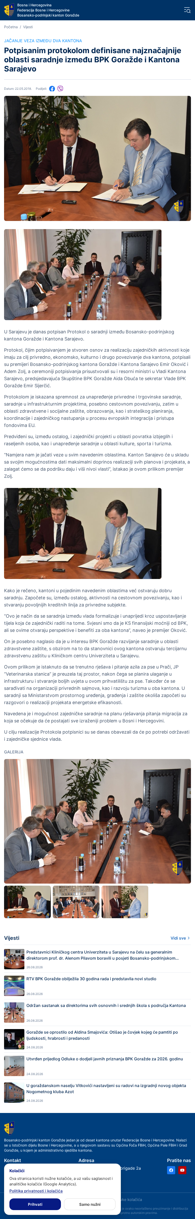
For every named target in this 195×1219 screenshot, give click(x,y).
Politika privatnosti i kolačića (36, 1190)
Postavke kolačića (126, 1199)
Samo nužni (90, 1204)
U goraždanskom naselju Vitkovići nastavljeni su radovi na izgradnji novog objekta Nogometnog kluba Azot (106, 1088)
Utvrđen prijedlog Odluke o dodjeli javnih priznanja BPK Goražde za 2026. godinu (104, 1058)
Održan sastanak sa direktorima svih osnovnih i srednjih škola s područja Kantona (106, 1005)
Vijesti (28, 27)
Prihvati (35, 1204)
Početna (11, 27)
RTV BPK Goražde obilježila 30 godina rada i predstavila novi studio (91, 978)
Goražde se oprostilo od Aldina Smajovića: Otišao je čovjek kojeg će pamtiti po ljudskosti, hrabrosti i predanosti (102, 1035)
